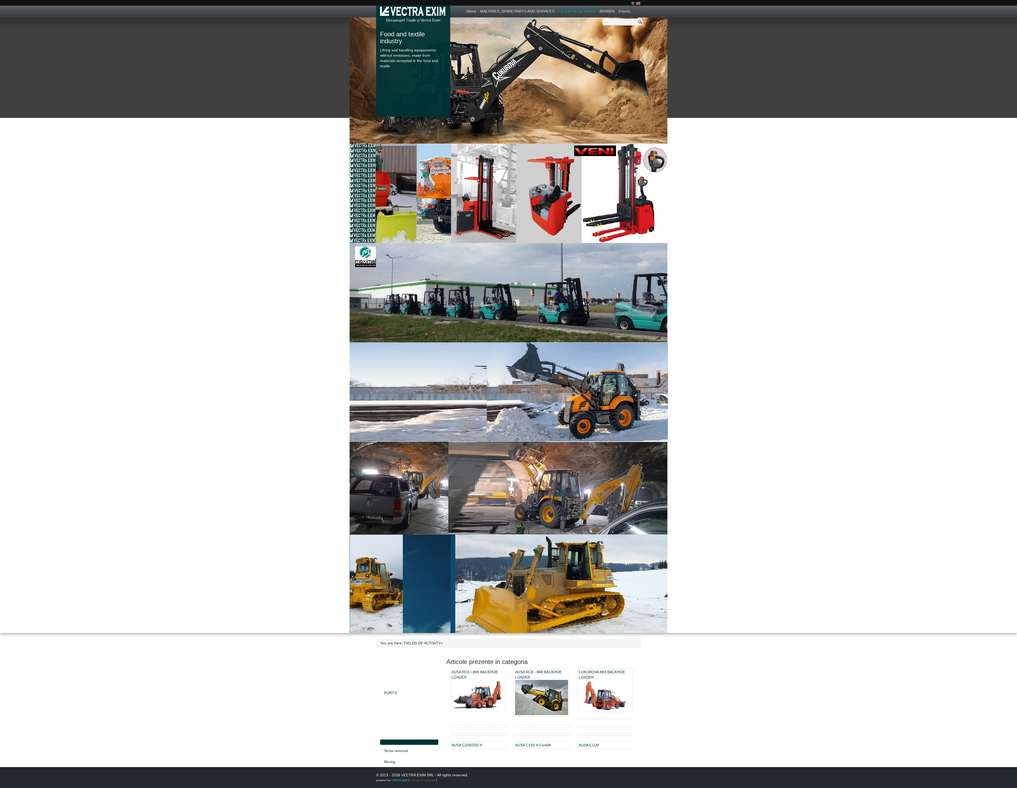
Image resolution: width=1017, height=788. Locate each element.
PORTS (390, 693)
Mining (389, 762)
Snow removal (396, 751)
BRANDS (607, 11)
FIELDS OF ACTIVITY (577, 11)
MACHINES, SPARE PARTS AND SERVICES (517, 11)
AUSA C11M (589, 745)
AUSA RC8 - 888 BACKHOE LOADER (538, 674)
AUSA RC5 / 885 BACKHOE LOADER (475, 674)
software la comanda (422, 780)
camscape (399, 780)
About (471, 11)
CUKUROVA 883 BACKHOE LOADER (602, 674)
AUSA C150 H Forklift (533, 745)
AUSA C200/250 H (467, 745)
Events (624, 11)
